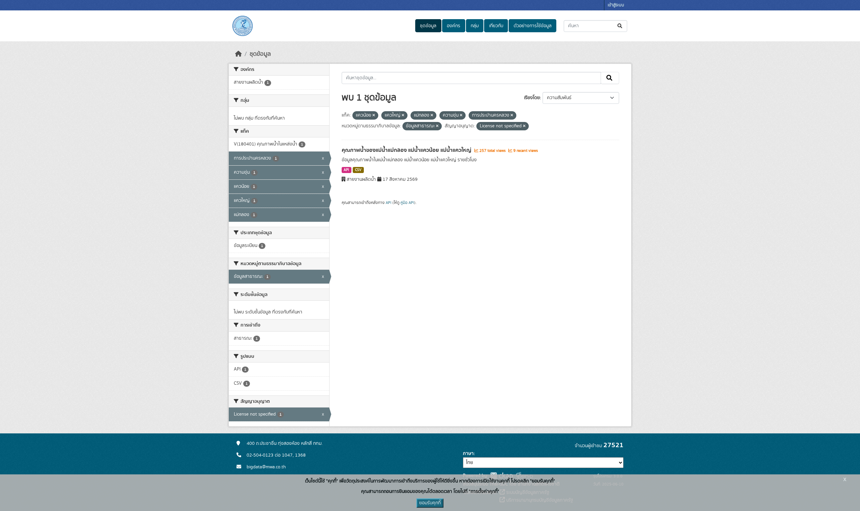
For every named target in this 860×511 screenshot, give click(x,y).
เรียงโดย (532, 97)
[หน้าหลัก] (238, 54)
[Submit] (620, 26)
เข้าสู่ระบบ (616, 5)
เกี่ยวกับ (496, 26)
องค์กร (453, 26)
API (346, 170)
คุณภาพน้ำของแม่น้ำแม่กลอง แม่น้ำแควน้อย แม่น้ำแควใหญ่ (407, 150)
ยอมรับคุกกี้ (430, 503)
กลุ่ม (475, 26)
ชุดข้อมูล (428, 26)
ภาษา (468, 453)
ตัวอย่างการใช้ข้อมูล (533, 26)
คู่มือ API (407, 203)
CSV (358, 170)
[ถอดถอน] (374, 115)
